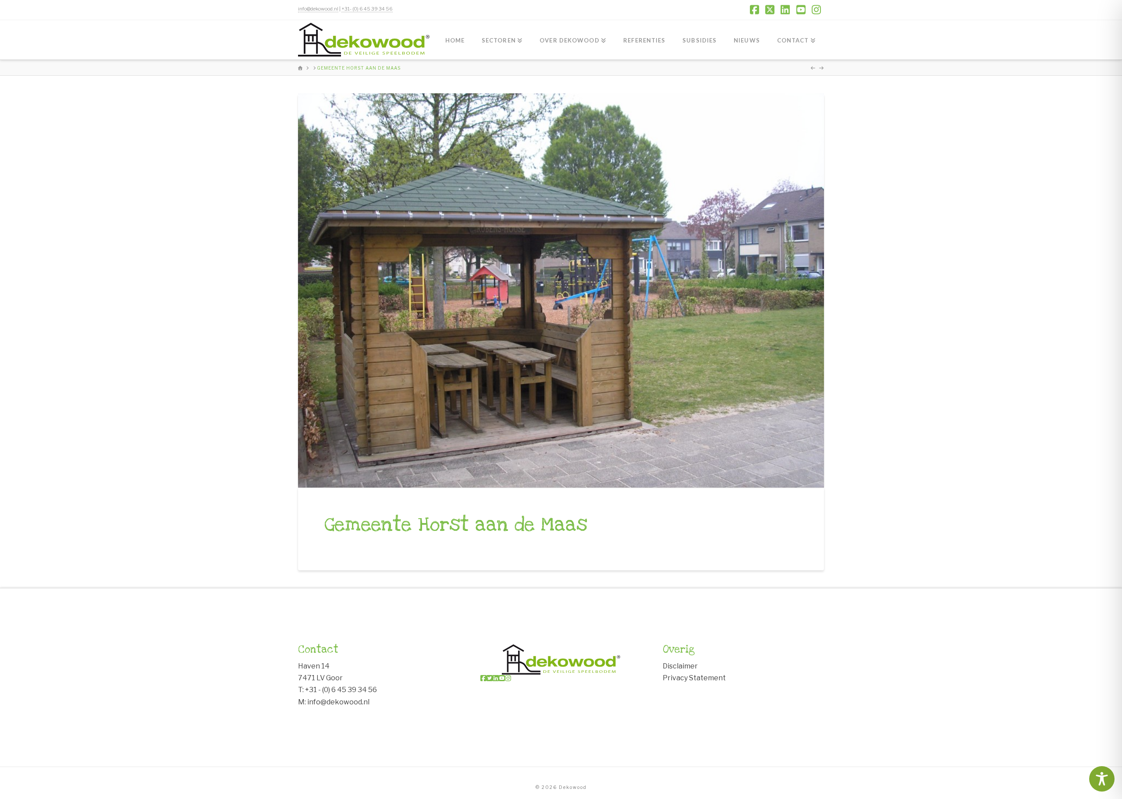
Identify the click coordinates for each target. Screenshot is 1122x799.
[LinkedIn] (496, 678)
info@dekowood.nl (318, 9)
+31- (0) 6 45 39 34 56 (367, 9)
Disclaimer (680, 666)
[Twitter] (489, 678)
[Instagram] (508, 678)
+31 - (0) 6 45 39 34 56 (341, 690)
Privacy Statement (694, 678)
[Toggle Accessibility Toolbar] (1101, 778)
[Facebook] (483, 678)
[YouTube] (502, 678)
